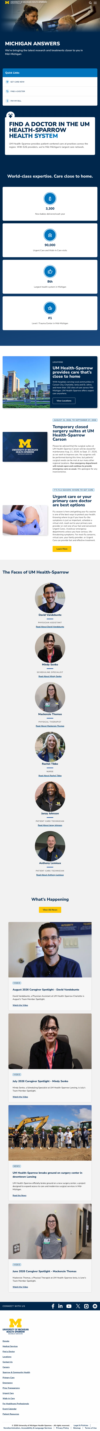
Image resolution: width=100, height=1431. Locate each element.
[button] (90, 3)
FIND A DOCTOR (18, 91)
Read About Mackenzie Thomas (50, 726)
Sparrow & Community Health (16, 1372)
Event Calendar (10, 1409)
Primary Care (8, 1377)
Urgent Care (8, 1393)
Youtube (69, 1306)
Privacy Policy (62, 1428)
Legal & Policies (81, 1425)
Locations (7, 1356)
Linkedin (60, 1306)
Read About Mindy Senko (50, 676)
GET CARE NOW (17, 82)
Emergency (8, 1382)
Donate (6, 1341)
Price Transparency (11, 1388)
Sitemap (77, 1428)
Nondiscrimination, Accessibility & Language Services (28, 1428)
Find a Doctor (9, 1351)
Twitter (78, 1306)
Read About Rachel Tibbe (50, 775)
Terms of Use (91, 1428)
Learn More (62, 548)
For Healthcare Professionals (16, 1403)
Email (95, 1306)
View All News (50, 909)
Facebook (53, 1306)
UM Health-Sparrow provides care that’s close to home (73, 372)
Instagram (86, 1306)
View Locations (64, 400)
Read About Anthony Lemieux (50, 875)
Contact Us (7, 1362)
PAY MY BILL (16, 101)
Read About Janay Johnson (50, 825)
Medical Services (10, 1346)
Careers (6, 1367)
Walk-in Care (9, 1398)
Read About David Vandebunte (50, 626)
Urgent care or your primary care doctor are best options (72, 501)
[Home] (26, 3)
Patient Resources (11, 1414)
